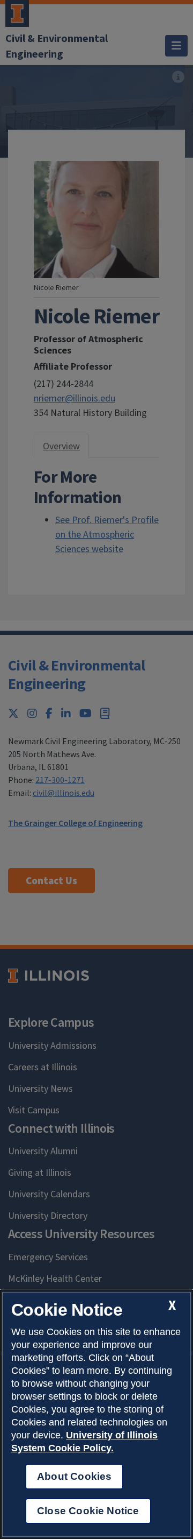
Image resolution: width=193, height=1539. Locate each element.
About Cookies (74, 1476)
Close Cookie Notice (88, 1510)
